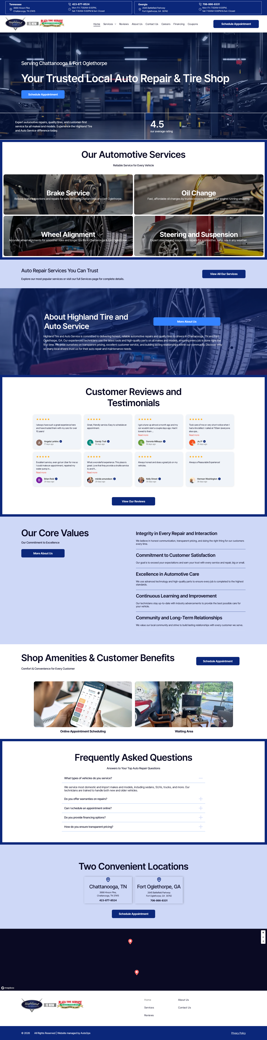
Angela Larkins (52, 441)
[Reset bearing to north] (263, 941)
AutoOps (85, 1033)
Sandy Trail (102, 441)
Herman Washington (208, 478)
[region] (133, 960)
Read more (143, 435)
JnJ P (201, 441)
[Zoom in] (263, 932)
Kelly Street (153, 478)
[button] (137, 973)
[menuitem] (97, 24)
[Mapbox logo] (8, 988)
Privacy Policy (238, 1033)
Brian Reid (50, 478)
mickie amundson (105, 478)
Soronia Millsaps (155, 441)
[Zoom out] (263, 937)
